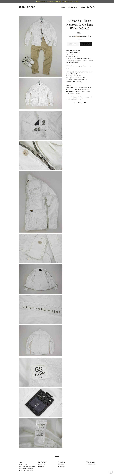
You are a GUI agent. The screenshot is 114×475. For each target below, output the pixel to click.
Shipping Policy (42, 462)
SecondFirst (27, 7)
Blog (83, 7)
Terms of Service (23, 464)
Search (20, 462)
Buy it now (85, 44)
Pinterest (62, 464)
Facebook (62, 462)
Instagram (62, 466)
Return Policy (41, 464)
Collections (72, 7)
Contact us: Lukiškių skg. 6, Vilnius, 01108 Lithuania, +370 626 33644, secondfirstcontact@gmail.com (27, 468)
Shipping (77, 36)
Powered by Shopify (90, 464)
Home (63, 7)
